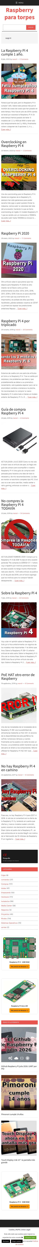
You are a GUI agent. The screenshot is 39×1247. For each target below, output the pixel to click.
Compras (4, 884)
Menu (21, 3)
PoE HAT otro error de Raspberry (18, 676)
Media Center (6, 906)
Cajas (3, 875)
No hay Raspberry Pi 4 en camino (18, 768)
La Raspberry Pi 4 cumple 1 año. (14, 52)
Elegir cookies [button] (16, 1241)
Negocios (5, 910)
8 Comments (29, 775)
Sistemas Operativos (9, 923)
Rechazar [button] (6, 1241)
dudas (3, 888)
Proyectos (5, 914)
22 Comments (24, 598)
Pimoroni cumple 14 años (12, 1114)
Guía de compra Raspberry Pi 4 (13, 411)
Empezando (6, 893)
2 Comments (27, 150)
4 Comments (24, 418)
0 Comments (24, 59)
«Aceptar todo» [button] (30, 1237)
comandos (5, 880)
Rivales (4, 919)
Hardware (5, 897)
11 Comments (26, 238)
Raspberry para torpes (19, 14)
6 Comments (29, 683)
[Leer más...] (6, 129)
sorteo (3, 927)
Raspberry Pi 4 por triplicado (15, 322)
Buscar (30, 27)
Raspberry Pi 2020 (15, 233)
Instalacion (5, 901)
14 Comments (25, 513)
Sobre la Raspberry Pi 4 (19, 593)
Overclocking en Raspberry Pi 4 (13, 143)
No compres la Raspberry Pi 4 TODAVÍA (12, 504)
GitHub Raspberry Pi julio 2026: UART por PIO (19, 1067)
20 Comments (27, 330)
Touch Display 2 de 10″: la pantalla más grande (18, 1161)
